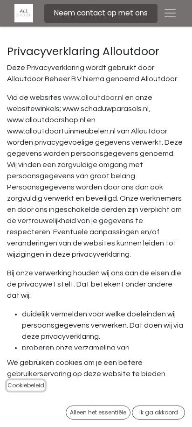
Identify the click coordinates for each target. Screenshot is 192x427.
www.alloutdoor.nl (93, 97)
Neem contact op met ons (101, 13)
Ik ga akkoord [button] (158, 412)
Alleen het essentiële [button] (98, 412)
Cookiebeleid (25, 385)
